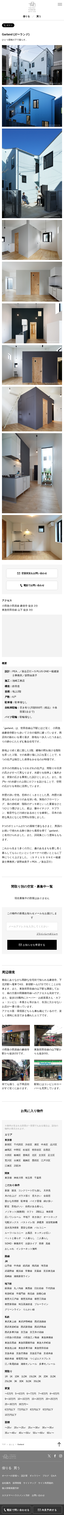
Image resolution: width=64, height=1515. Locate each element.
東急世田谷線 (41, 1348)
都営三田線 (40, 1299)
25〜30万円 (11, 1404)
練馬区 (8, 1149)
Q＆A (53, 1476)
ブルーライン (41, 1304)
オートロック (50, 1217)
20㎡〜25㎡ (20, 1427)
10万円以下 (11, 1415)
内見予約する (49, 1510)
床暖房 (40, 1222)
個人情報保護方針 (10, 1488)
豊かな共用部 (12, 1201)
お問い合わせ (38, 1495)
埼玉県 (28, 1177)
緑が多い (48, 1201)
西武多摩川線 (12, 1332)
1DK (17, 1376)
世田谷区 (36, 1149)
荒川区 (8, 1160)
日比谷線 (39, 1288)
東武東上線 (10, 1321)
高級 (48, 1243)
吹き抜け (36, 1217)
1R (6, 1376)
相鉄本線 (9, 1358)
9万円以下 (48, 1409)
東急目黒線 (10, 1342)
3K (15, 1381)
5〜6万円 (20, 1393)
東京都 (8, 1177)
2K (40, 1376)
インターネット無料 (26, 1249)
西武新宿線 (26, 1326)
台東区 (17, 1160)
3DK (21, 1381)
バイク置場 (35, 1201)
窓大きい (36, 1195)
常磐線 (28, 1271)
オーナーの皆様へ (10, 1476)
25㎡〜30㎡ (34, 1427)
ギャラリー (35, 1476)
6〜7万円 (31, 1393)
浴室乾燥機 (51, 1222)
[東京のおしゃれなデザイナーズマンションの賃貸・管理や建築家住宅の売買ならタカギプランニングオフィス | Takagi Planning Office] (32, 7)
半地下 (26, 1217)
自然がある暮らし (34, 1206)
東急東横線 (47, 1337)
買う (38, 16)
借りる (26, 16)
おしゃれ (9, 1249)
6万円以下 (10, 1409)
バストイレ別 (28, 1222)
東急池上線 (10, 1348)
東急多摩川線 (25, 1348)
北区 (34, 1155)
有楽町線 (9, 1293)
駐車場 (24, 1201)
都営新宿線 (10, 1304)
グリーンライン (13, 1309)
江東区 (8, 1165)
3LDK (28, 1381)
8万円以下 (35, 1409)
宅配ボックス (12, 1222)
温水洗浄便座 (12, 1227)
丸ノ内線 (18, 1288)
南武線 (35, 1265)
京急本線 (9, 1353)
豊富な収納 (26, 1227)
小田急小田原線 (13, 1337)
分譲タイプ (31, 1243)
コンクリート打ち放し (29, 1190)
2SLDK (8, 1381)
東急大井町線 (44, 1342)
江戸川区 (45, 1160)
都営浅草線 (26, 1299)
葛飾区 (26, 1160)
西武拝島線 (40, 1326)
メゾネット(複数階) (15, 1211)
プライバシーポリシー (47, 934)
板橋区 (17, 1155)
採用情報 (17, 1483)
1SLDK (32, 1376)
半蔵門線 (20, 1293)
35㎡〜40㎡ (11, 1433)
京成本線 (48, 1353)
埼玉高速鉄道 (25, 1304)
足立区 (51, 1155)
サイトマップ (29, 1483)
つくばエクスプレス (40, 1358)
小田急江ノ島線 (31, 1337)
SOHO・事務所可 (14, 1243)
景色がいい (17, 1206)
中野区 (17, 1149)
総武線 (26, 1265)
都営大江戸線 (12, 1299)
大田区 (8, 1155)
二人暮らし (42, 1238)
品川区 (53, 1144)
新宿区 (8, 1144)
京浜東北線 (49, 1271)
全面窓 (47, 1195)
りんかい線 (29, 1309)
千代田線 (50, 1288)
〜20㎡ (8, 1427)
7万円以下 (22, 1409)
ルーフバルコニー (14, 1233)
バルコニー (40, 1227)
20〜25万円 (52, 1399)
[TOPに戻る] (59, 1444)
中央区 (44, 1144)
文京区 (42, 1155)
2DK (46, 1376)
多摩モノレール (47, 1364)
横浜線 (19, 1271)
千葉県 (37, 1177)
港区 (36, 1144)
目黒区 (46, 1149)
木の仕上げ (10, 1195)
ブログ (45, 1476)
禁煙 (41, 1243)
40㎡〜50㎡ (25, 1433)
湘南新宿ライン (22, 1276)
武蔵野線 (9, 1271)
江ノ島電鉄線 (12, 1364)
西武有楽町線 (12, 1326)
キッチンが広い (42, 1233)
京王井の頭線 (37, 1332)
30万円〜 (23, 1404)
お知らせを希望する (34, 944)
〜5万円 (9, 1393)
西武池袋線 (40, 1321)
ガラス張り (24, 1195)
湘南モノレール (29, 1364)
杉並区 (26, 1149)
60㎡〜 (50, 1433)
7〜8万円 (43, 1393)
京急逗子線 (35, 1353)
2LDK (53, 1376)
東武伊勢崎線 (25, 1321)
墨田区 (35, 1160)
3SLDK (37, 1381)
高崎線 (8, 1276)
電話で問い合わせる (18, 1510)
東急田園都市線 (26, 1342)
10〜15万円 (24, 1399)
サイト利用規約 (45, 1483)
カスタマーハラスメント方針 (16, 1495)
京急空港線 (22, 1353)
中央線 (17, 1265)
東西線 (28, 1288)
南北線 (31, 1293)
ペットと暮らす (13, 1238)
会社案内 (6, 1483)
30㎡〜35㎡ (48, 1427)
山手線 (8, 1265)
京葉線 (37, 1271)
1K (11, 1376)
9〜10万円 (10, 1399)
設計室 (24, 1476)
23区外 (17, 1165)
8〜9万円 (54, 1393)
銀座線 (8, 1288)
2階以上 (40, 1211)
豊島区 (26, 1155)
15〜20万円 (38, 1399)
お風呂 (28, 1233)
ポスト (9, 25)
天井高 (47, 1190)
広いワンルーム (13, 1217)
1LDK (24, 1376)
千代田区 (18, 1144)
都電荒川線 (22, 1358)
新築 (7, 1190)
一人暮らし (29, 1238)
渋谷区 (28, 1144)
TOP (4, 1444)
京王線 (24, 1332)
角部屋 (49, 1211)
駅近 (7, 1206)
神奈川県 (18, 1177)
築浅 (14, 1190)
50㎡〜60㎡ (39, 1433)
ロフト (30, 1211)
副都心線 (41, 1293)
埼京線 (44, 1265)
